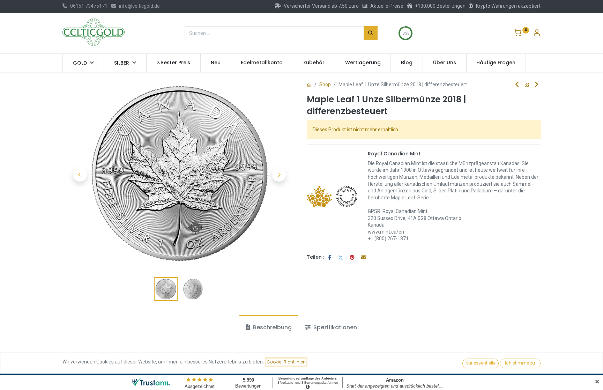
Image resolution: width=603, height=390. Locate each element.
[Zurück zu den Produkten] (527, 85)
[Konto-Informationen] (537, 33)
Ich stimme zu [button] (520, 363)
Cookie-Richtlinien (286, 362)
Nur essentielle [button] (481, 363)
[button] (79, 175)
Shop (325, 84)
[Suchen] (371, 33)
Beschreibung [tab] (272, 327)
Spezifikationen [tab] (334, 327)
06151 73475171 (88, 6)
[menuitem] (174, 63)
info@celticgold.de (139, 6)
